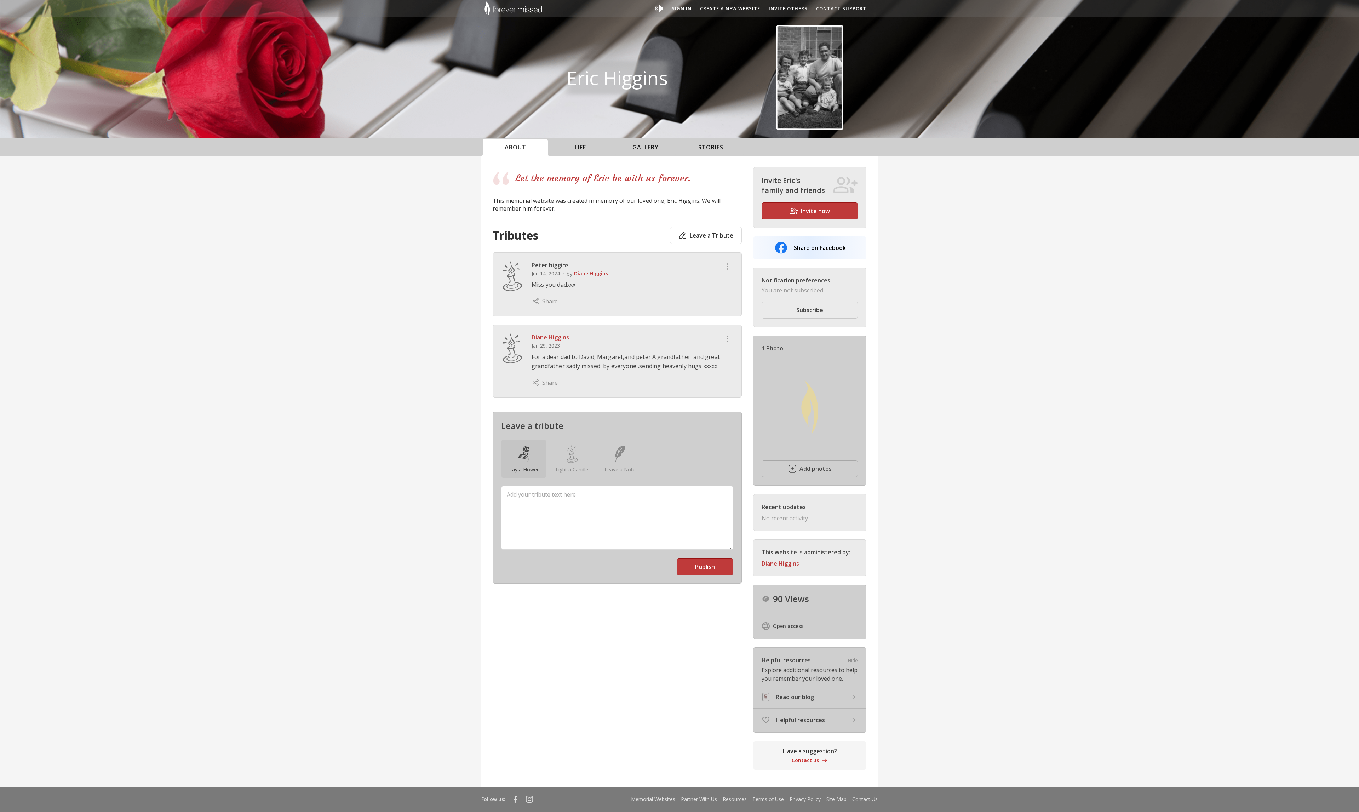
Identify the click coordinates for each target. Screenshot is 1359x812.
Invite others (788, 8)
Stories (710, 147)
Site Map (836, 799)
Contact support (841, 8)
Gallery (645, 147)
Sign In (682, 8)
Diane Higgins (591, 273)
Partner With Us (699, 799)
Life (580, 147)
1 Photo (772, 348)
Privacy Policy (805, 799)
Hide (853, 660)
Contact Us (865, 799)
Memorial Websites (653, 799)
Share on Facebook (820, 248)
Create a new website (730, 8)
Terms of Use (768, 799)
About (515, 147)
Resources (735, 799)
